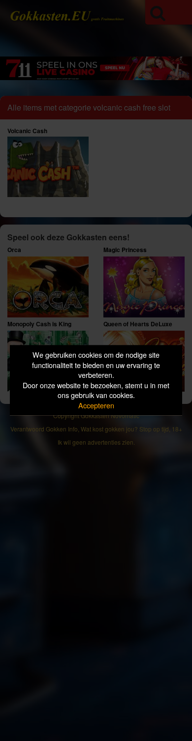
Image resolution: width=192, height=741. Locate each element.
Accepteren (96, 405)
